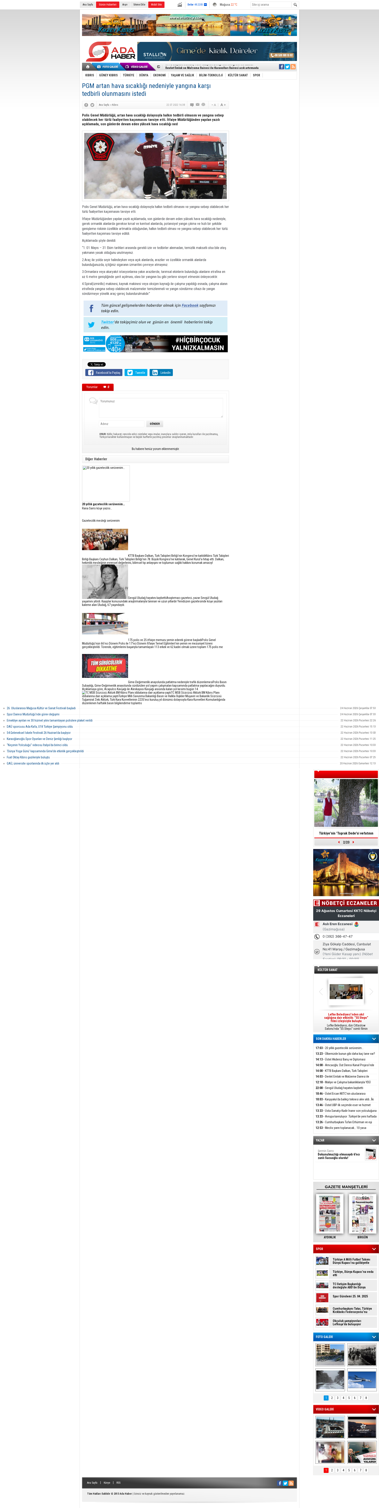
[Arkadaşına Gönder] (198, 105)
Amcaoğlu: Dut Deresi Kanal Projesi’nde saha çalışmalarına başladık (345, 1067)
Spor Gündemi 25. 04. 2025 (350, 1296)
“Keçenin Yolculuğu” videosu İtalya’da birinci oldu (37, 745)
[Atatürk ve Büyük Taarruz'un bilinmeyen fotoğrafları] (362, 1354)
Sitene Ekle (139, 4)
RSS (118, 1482)
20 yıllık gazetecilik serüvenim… (339, 1048)
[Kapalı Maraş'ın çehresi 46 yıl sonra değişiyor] (330, 1354)
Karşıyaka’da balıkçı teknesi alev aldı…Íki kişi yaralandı (345, 1102)
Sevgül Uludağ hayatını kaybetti (339, 1088)
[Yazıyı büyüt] (223, 105)
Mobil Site (156, 4)
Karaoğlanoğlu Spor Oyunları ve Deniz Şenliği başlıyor (39, 739)
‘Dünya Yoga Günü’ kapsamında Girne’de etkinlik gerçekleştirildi (45, 751)
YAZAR (320, 1140)
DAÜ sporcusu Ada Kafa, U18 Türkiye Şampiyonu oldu (40, 726)
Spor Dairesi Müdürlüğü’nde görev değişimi (33, 714)
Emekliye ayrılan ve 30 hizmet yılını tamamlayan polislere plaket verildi (50, 720)
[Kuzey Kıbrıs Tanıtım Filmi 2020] (330, 1427)
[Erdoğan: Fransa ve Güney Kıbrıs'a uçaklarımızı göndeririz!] (362, 1452)
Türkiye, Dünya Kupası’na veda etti (353, 1273)
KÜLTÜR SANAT (328, 970)
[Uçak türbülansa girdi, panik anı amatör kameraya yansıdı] (330, 1452)
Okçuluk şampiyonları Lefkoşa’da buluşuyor (347, 1322)
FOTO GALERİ (324, 1337)
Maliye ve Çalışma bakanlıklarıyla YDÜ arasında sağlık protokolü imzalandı (343, 1084)
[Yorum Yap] (192, 105)
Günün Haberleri (107, 4)
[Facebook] (86, 105)
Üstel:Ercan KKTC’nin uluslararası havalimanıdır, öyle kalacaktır (341, 1096)
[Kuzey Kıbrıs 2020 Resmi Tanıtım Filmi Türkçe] (362, 1427)
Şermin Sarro (339, 1154)
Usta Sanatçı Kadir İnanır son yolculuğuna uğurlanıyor (346, 1113)
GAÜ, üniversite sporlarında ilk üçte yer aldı (33, 763)
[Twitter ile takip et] (287, 66)
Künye (107, 1482)
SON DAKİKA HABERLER (331, 1039)
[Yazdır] (204, 105)
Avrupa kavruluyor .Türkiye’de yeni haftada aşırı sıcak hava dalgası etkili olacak (346, 1119)
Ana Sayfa (88, 4)
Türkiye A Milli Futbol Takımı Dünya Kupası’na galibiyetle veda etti (351, 1261)
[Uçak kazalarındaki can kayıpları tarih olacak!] (362, 1379)
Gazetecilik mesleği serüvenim (101, 520)
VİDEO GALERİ (325, 1409)
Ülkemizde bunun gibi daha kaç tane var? (345, 1053)
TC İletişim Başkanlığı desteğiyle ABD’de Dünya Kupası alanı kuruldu (349, 1285)
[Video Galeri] (137, 67)
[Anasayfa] (88, 67)
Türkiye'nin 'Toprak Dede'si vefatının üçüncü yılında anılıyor (346, 834)
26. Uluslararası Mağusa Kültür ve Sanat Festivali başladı (41, 708)
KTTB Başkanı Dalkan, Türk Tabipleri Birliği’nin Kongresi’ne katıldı (342, 1073)
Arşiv (124, 4)
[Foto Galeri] (108, 67)
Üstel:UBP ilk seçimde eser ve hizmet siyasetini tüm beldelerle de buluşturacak (343, 1107)
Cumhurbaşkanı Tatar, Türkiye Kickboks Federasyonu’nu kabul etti (352, 1310)
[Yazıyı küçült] (213, 105)
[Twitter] (92, 105)
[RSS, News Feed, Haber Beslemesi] (293, 66)
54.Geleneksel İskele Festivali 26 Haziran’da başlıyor (39, 732)
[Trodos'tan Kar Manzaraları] (330, 1379)
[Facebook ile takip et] (281, 66)
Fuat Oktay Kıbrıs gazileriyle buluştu (28, 757)
